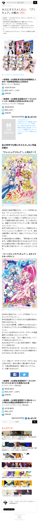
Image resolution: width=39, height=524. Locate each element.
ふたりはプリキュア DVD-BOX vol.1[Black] (14, 74)
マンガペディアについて (19, 514)
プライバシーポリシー (19, 519)
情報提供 (20, 516)
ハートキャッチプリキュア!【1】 (13, 310)
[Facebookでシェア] (14, 374)
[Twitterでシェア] (24, 374)
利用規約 (20, 518)
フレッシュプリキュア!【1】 (12, 206)
